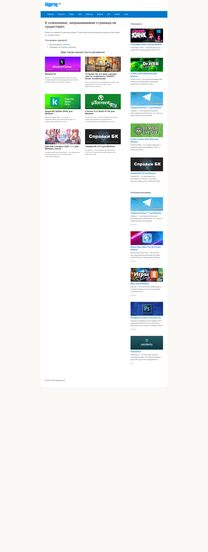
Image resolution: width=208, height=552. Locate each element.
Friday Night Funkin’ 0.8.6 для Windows (146, 44)
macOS (117, 14)
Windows (89, 14)
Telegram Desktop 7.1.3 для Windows (146, 108)
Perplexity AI (136, 352)
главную (64, 47)
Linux (126, 14)
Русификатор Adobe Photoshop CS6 (146, 318)
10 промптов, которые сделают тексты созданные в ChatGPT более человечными (101, 76)
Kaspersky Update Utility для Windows (59, 112)
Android (100, 14)
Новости (61, 14)
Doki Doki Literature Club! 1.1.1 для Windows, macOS (62, 147)
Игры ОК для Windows (140, 284)
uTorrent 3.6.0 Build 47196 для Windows (100, 112)
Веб (79, 14)
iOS (108, 14)
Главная (50, 14)
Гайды (71, 14)
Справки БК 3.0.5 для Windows (100, 146)
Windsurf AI (50, 74)
